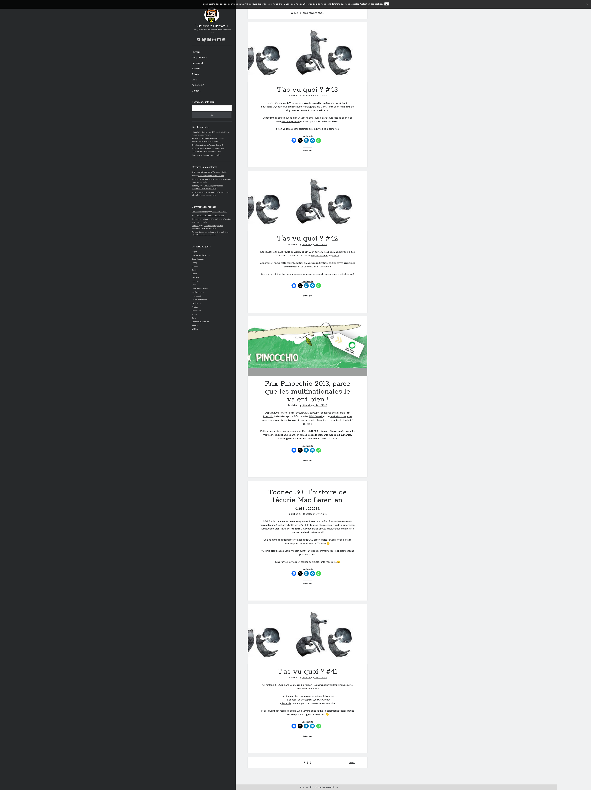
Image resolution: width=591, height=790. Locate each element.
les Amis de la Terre (290, 412)
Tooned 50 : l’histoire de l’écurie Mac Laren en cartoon (307, 500)
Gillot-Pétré (327, 106)
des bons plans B (290, 121)
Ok (387, 4)
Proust (194, 314)
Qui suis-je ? (198, 85)
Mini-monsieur (198, 292)
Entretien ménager (200, 172)
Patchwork (197, 62)
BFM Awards (316, 416)
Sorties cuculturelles (200, 321)
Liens (194, 79)
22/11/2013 (320, 244)
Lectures (195, 281)
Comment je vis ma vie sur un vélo (206, 155)
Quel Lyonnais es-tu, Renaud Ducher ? (207, 145)
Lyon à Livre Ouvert (200, 288)
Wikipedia (325, 266)
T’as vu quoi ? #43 (307, 52)
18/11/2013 (320, 513)
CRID (306, 412)
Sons (194, 318)
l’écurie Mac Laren (277, 524)
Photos (195, 307)
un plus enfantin (319, 255)
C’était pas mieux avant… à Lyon (211, 175)
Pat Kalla (286, 703)
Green (194, 274)
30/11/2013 (320, 95)
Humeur (196, 51)
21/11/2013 (320, 405)
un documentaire (291, 695)
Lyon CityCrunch (321, 699)
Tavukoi (196, 68)
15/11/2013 (320, 677)
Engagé (195, 266)
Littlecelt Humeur (211, 26)
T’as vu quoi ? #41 (307, 634)
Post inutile (196, 310)
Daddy (194, 262)
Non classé (196, 296)
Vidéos (195, 329)
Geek (194, 270)
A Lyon (195, 73)
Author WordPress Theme (311, 787)
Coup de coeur (199, 57)
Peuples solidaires (321, 412)
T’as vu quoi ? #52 (219, 172)
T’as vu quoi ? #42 (307, 201)
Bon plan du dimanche (201, 255)
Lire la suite (307, 136)
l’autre (335, 255)
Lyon (194, 285)
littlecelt (195, 179)
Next (352, 762)
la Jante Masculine (327, 561)
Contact (196, 90)
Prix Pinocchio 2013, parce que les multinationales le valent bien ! (307, 346)
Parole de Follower (199, 299)
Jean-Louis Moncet (289, 550)
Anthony (195, 186)
